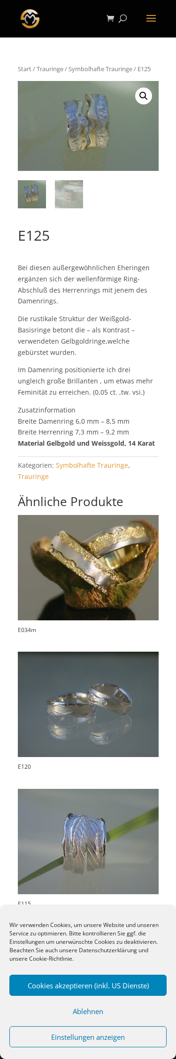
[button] (143, 96)
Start (24, 69)
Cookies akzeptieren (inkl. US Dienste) (88, 985)
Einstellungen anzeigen (88, 1037)
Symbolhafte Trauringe (100, 69)
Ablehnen (88, 1011)
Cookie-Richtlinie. (51, 959)
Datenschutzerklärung (108, 950)
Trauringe (50, 69)
